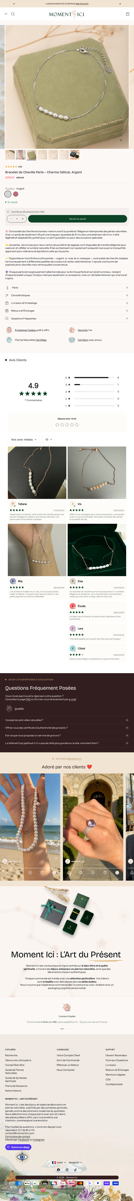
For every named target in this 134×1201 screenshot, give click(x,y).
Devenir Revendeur (116, 1055)
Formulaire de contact (17, 1136)
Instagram (39, 1139)
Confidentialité (114, 1084)
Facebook (23, 1139)
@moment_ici (75, 759)
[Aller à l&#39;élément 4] (42, 155)
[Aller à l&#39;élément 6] (64, 155)
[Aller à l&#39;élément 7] (74, 155)
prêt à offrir (32, 330)
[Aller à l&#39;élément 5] (53, 155)
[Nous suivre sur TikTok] (75, 1169)
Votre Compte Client (68, 1055)
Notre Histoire (13, 1090)
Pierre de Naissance (16, 1085)
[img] (33, 394)
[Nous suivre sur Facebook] (58, 1169)
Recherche (11, 1055)
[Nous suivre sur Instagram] (67, 1169)
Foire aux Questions (117, 1060)
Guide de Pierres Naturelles (14, 1071)
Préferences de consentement (67, 1188)
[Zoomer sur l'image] (121, 140)
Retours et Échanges (117, 1069)
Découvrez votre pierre (18, 1060)
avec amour (90, 339)
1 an (85, 330)
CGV (108, 1079)
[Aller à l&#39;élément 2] (20, 155)
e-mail (72, 699)
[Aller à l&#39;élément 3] (31, 155)
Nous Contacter (66, 1069)
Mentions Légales (115, 1074)
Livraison (111, 1065)
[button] (93, 377)
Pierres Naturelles (31, 339)
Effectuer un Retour (68, 1065)
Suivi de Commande (68, 1060)
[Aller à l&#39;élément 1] (10, 155)
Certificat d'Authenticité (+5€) (28, 211)
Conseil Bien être (14, 1065)
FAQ (28, 699)
